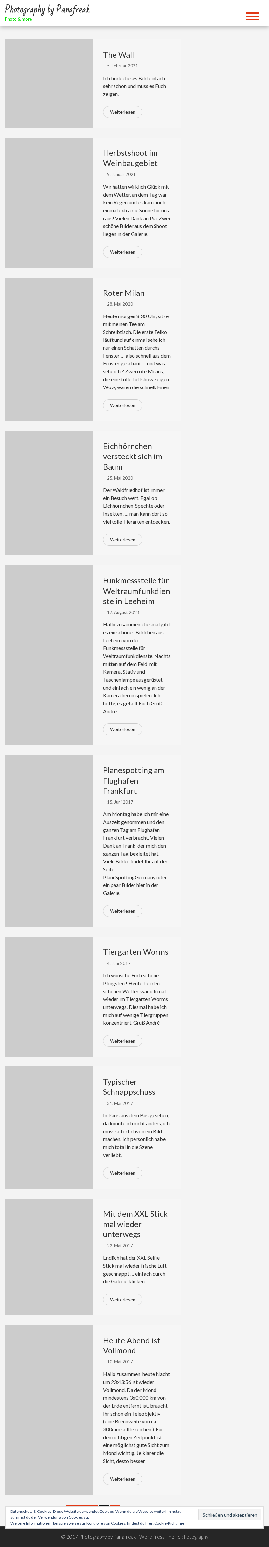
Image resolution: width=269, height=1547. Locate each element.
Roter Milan (124, 292)
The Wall (118, 54)
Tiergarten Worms (135, 951)
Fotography (196, 1537)
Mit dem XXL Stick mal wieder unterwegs (135, 1224)
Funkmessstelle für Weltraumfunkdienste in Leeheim (136, 590)
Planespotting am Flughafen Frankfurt (133, 780)
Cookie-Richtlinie (169, 1523)
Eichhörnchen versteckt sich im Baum (132, 456)
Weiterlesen (122, 112)
